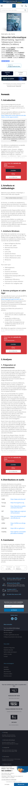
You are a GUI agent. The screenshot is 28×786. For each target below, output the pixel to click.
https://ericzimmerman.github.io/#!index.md (18, 517)
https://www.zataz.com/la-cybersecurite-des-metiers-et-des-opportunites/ (13, 116)
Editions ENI (14, 6)
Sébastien (6, 57)
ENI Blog (5, 732)
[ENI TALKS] (14, 691)
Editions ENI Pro (7, 764)
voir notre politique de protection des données (13, 603)
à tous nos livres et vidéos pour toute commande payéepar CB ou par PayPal (16, 584)
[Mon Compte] (26, 6)
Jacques (9, 51)
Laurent (7, 54)
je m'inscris (14, 610)
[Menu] (2, 6)
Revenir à (14, 65)
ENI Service (6, 756)
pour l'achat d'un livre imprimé (16, 578)
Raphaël (19, 54)
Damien (11, 47)
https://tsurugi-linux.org (17, 502)
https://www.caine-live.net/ (18, 499)
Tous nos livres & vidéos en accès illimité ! (14, 1)
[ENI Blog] (14, 717)
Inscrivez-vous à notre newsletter (13, 602)
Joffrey (19, 52)
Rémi (7, 56)
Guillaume (8, 49)
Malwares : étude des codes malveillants (21, 569)
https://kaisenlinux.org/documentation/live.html (18, 507)
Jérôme (7, 52)
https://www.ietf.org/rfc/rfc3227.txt (11, 299)
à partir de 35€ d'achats (12, 590)
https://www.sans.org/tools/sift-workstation (18, 512)
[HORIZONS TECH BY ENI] (14, 704)
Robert (20, 56)
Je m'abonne (13, 177)
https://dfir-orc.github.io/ (18, 528)
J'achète (13, 170)
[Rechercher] (25, 10)
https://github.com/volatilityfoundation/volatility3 (18, 532)
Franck (20, 47)
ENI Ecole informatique (9, 740)
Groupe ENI (6, 747)
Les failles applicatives (10, 569)
